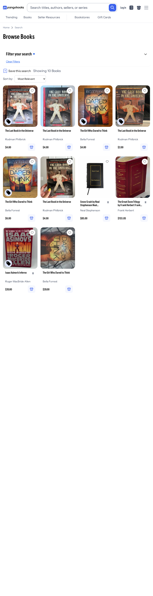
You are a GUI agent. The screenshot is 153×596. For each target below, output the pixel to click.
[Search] (112, 7)
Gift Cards (104, 17)
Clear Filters (13, 61)
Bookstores (82, 17)
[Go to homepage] (13, 8)
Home (6, 27)
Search (19, 27)
